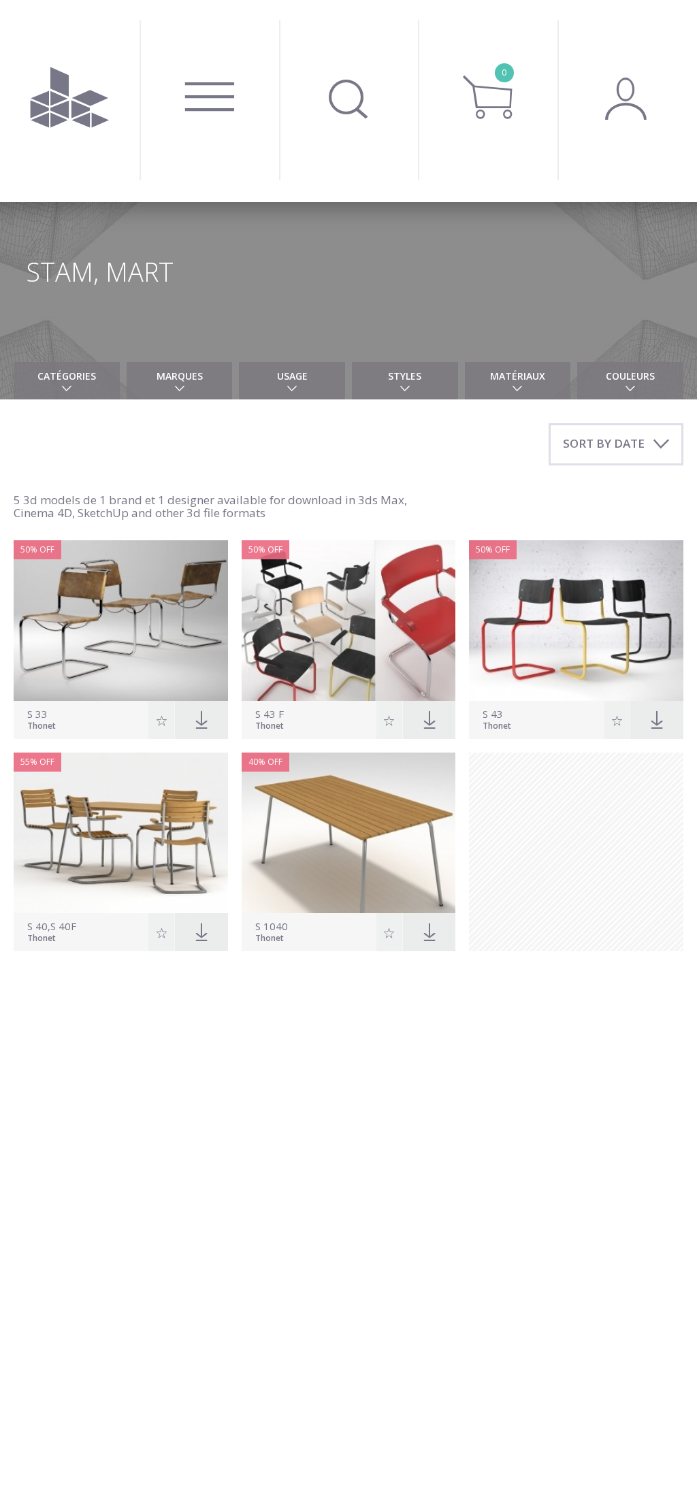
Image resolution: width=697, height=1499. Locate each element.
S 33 (37, 714)
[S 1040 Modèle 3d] (349, 833)
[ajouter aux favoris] (161, 720)
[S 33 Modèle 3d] (121, 620)
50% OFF (37, 549)
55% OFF (37, 762)
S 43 (493, 714)
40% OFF (265, 762)
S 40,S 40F (51, 926)
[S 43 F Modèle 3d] (349, 620)
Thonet (41, 726)
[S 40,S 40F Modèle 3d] (121, 833)
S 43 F (269, 714)
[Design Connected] (70, 101)
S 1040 (271, 926)
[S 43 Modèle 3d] (576, 620)
